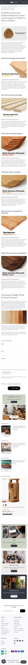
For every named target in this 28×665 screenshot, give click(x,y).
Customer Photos (4, 625)
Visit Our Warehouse (5, 632)
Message (3, 358)
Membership (16, 621)
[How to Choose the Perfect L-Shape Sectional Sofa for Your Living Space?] (6, 448)
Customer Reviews (5, 623)
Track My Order (17, 619)
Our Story (3, 619)
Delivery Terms (17, 623)
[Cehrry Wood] (14, 146)
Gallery (2, 621)
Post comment (6, 372)
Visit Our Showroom (5, 630)
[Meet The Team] (14, 557)
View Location (14, 596)
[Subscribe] (22, 610)
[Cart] (25, 2)
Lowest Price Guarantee (18, 628)
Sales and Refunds (17, 625)
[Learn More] (14, 412)
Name (2, 344)
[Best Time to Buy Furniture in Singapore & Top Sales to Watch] (6, 465)
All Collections (4, 633)
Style (8, 9)
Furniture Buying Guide (6, 470)
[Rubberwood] (14, 226)
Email (2, 351)
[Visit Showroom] (14, 582)
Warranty (15, 626)
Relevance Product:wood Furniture (10, 79)
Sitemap (18, 662)
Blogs (6, 6)
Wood (12, 9)
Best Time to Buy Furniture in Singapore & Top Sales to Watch (18, 462)
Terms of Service (6, 377)
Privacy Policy (23, 376)
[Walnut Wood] (14, 266)
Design (3, 9)
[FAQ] (14, 532)
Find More (14, 545)
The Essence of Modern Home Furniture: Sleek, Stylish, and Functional (19, 428)
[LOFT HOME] (14, 2)
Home (2, 6)
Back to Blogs (15, 388)
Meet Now (14, 571)
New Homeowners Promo (19, 630)
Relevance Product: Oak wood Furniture (9, 197)
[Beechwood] (14, 69)
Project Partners (4, 628)
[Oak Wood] (14, 185)
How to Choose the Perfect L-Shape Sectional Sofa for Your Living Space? (19, 445)
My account (16, 632)
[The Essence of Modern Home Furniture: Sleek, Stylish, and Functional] (6, 430)
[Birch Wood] (14, 108)
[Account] (22, 2)
